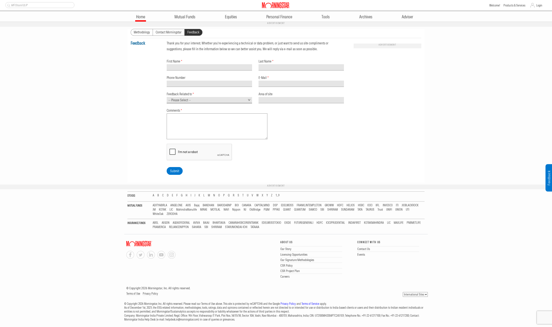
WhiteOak (158, 214)
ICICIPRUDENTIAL (335, 222)
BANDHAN (208, 205)
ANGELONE (176, 205)
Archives (365, 16)
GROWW (329, 205)
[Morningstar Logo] (275, 5)
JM (154, 209)
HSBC (361, 205)
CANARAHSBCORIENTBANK (244, 222)
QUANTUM (300, 209)
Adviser (407, 16)
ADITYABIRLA (160, 205)
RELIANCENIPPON (179, 227)
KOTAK (162, 209)
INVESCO (388, 205)
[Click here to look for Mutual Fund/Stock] (8, 5)
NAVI (226, 209)
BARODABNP (224, 205)
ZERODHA (172, 214)
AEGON (165, 222)
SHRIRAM (332, 209)
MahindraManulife (186, 209)
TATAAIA (255, 227)
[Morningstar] (147, 244)
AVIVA (196, 222)
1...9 (277, 195)
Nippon (236, 209)
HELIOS (351, 205)
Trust (380, 209)
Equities (231, 16)
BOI (237, 205)
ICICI (369, 205)
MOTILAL (215, 209)
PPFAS (276, 209)
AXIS (188, 205)
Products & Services (514, 5)
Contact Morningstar (169, 32)
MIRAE (203, 209)
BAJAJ (206, 222)
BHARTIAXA (219, 222)
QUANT (287, 209)
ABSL (155, 222)
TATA (360, 209)
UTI (407, 209)
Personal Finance (279, 16)
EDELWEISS (287, 205)
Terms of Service (310, 304)
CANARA (246, 205)
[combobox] (209, 100)
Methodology (142, 32)
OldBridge (254, 209)
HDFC (340, 205)
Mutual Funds (184, 16)
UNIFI (389, 209)
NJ (245, 209)
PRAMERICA (159, 227)
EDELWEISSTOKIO (271, 222)
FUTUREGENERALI (303, 222)
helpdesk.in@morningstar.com (181, 319)
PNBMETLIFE (414, 222)
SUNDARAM (347, 209)
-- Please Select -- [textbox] (179, 100)
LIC (171, 209)
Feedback (193, 32)
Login (539, 5)
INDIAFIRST (354, 222)
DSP (275, 205)
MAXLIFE (398, 222)
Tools (325, 16)
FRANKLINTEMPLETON (309, 205)
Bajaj (196, 205)
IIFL (378, 205)
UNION (399, 209)
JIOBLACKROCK (410, 205)
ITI (397, 205)
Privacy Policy (150, 294)
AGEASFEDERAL (181, 222)
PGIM (267, 209)
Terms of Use (133, 294)
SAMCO (313, 209)
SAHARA (196, 227)
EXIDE (287, 222)
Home (140, 16)
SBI (322, 209)
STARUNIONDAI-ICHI (236, 227)
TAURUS (370, 209)
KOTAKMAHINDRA (374, 222)
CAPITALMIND (262, 205)
